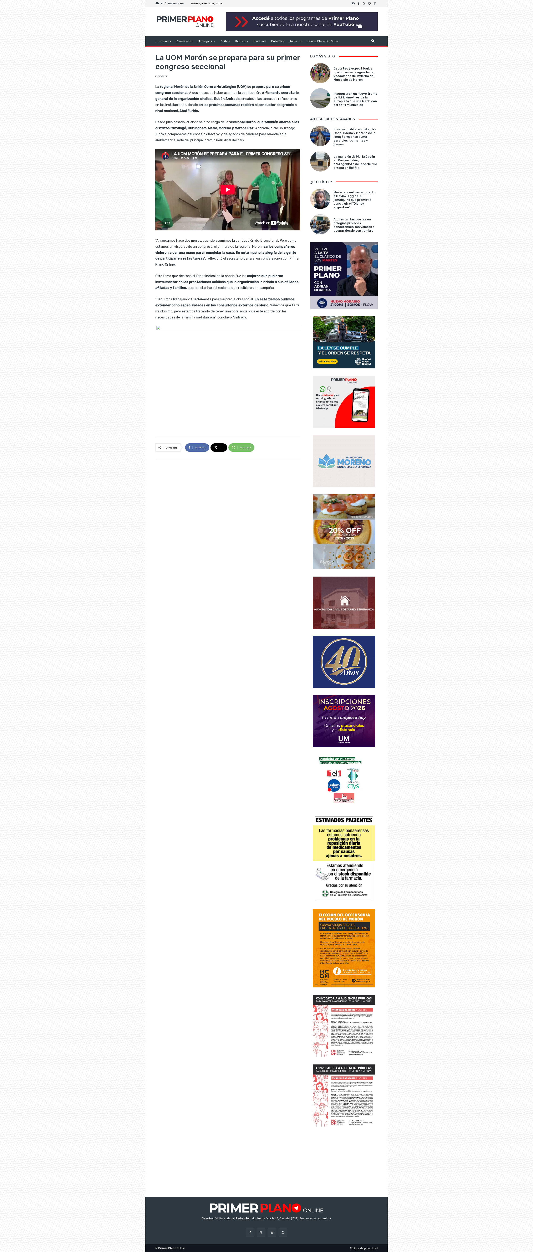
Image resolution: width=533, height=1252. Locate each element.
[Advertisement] (344, 1162)
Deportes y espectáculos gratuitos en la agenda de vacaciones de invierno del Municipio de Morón (354, 74)
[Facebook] (358, 3)
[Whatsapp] (375, 3)
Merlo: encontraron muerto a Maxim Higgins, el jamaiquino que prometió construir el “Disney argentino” (354, 199)
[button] (373, 41)
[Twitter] (364, 3)
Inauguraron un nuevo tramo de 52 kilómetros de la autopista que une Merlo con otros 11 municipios (355, 99)
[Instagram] (369, 3)
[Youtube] (353, 3)
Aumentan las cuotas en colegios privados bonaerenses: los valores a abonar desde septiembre (354, 225)
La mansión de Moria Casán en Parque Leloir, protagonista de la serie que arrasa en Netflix (355, 162)
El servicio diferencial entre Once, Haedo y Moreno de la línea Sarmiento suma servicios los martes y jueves (355, 136)
